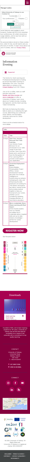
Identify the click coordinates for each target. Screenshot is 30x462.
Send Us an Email (15, 367)
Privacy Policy (21, 47)
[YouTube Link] (22, 382)
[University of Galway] (9, 54)
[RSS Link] (18, 389)
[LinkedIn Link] (11, 389)
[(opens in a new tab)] (15, 230)
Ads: (14, 21)
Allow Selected (16, 27)
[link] (14, 419)
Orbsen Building (8, 87)
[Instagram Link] (8, 382)
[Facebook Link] (15, 382)
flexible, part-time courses (11, 95)
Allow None (20, 24)
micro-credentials (8, 97)
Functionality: (13, 16)
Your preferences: (8, 18)
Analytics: (21, 18)
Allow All (11, 24)
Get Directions (15, 364)
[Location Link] (15, 408)
